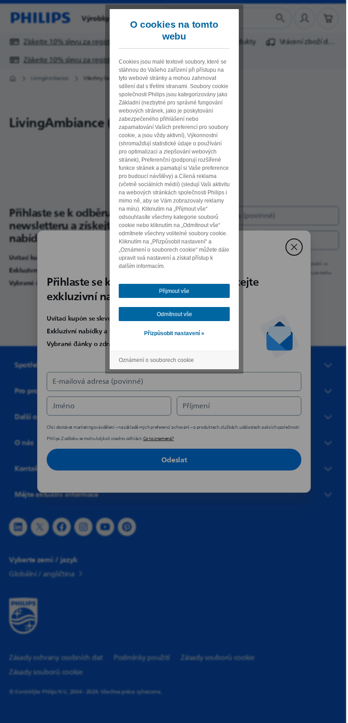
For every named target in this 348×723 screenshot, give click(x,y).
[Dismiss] (291, 247)
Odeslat (171, 459)
